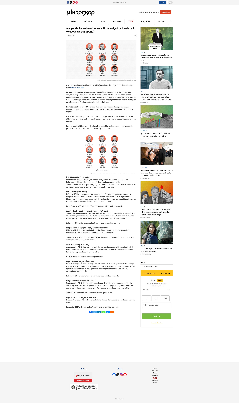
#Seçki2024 (145, 21)
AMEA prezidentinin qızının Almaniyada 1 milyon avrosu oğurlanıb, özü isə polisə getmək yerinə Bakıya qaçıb (156, 212)
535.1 (142, 91)
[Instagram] (121, 374)
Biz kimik (161, 21)
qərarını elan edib (77, 88)
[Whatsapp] (103, 312)
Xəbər (73, 21)
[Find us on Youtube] (74, 2)
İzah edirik (88, 21)
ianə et (165, 12)
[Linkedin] (99, 312)
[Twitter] (95, 312)
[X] (117, 374)
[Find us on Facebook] (68, 2)
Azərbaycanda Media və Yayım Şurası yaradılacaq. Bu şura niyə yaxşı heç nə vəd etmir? (156, 57)
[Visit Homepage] (81, 12)
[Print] (112, 312)
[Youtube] (125, 374)
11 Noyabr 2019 (70, 35)
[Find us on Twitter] (71, 2)
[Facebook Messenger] (108, 312)
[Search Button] (170, 21)
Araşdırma (117, 21)
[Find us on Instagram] (76, 2)
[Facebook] (91, 312)
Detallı (102, 21)
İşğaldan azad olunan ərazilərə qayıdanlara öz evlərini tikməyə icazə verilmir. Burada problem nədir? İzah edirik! (157, 173)
